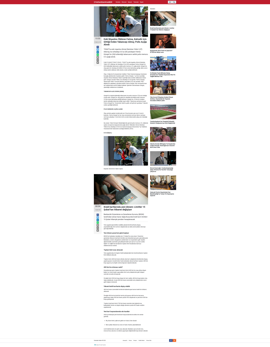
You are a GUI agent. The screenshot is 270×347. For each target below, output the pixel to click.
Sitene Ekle (148, 340)
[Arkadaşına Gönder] (98, 57)
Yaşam (141, 2)
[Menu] (170, 2)
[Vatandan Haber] (103, 2)
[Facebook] (98, 47)
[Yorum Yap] (98, 62)
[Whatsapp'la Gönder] (98, 55)
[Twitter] (98, 49)
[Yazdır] (98, 60)
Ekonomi (124, 2)
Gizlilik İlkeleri (142, 340)
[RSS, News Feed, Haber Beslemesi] (174, 340)
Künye (130, 340)
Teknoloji (135, 2)
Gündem (118, 2)
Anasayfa (125, 340)
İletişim (135, 340)
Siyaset (130, 2)
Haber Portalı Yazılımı (101, 344)
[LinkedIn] (98, 52)
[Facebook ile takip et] (171, 340)
